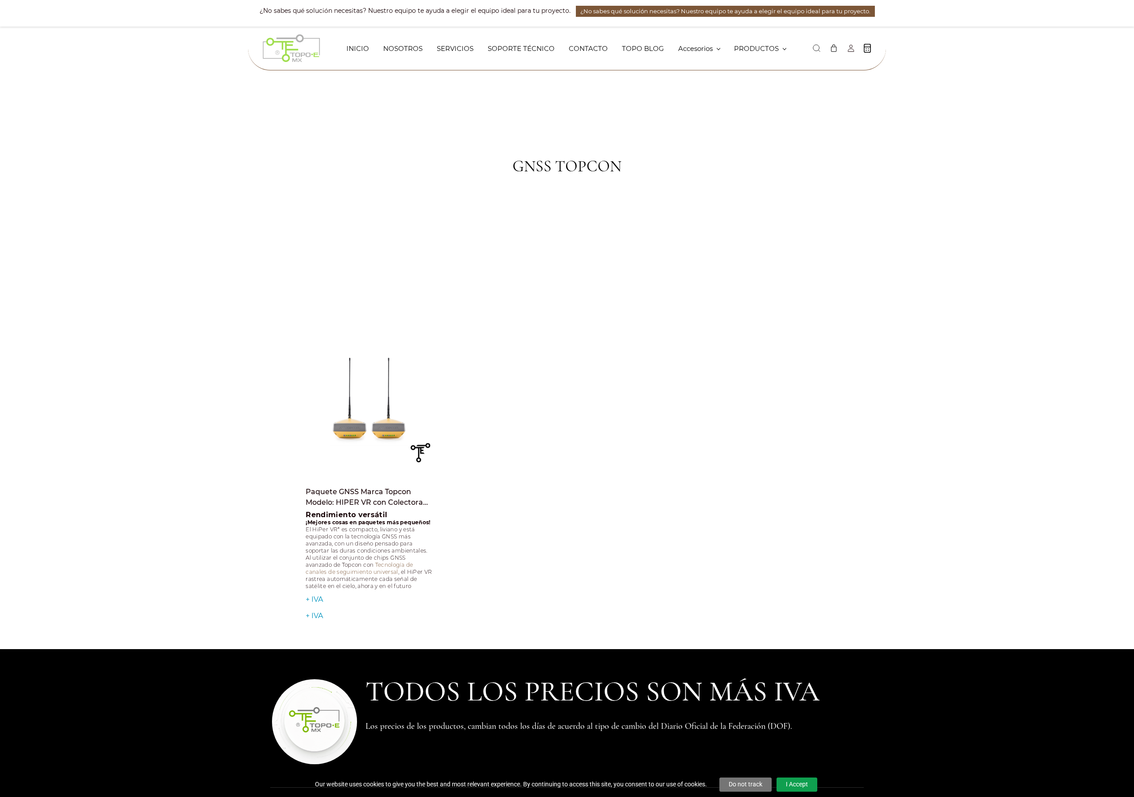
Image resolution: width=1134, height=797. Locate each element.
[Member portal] (851, 48)
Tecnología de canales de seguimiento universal (359, 568)
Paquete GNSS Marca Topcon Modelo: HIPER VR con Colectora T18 (364, 497)
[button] (816, 48)
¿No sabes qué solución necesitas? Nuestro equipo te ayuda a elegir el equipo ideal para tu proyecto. (725, 11)
